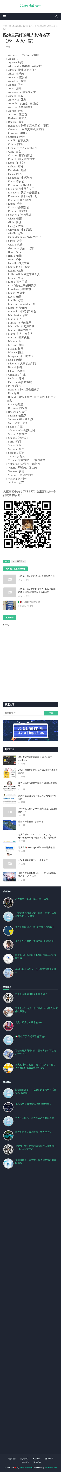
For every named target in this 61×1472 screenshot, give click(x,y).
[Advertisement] (30, 1315)
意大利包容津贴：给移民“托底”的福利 (34, 927)
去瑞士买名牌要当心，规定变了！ (34, 860)
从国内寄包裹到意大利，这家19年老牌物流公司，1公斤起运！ (37, 875)
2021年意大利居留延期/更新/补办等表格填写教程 (38, 771)
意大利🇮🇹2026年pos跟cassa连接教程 (36, 847)
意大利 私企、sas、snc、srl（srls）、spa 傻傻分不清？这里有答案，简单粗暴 (37, 836)
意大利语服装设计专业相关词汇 (31, 994)
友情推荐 (37, 1458)
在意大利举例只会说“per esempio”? (33, 1103)
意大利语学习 (15, 26)
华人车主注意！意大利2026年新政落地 (34, 1117)
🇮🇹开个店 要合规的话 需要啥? (30, 1036)
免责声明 (24, 1458)
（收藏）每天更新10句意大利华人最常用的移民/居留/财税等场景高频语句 (37, 590)
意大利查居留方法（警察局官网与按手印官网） (37, 797)
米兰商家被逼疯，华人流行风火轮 (32, 898)
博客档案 (37, 1462)
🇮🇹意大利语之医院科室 (29, 602)
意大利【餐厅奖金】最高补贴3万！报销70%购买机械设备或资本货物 (35, 1066)
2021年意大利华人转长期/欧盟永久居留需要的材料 (37, 810)
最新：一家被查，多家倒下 (31, 821)
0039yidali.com (30, 5)
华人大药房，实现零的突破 (28, 1022)
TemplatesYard (25, 1467)
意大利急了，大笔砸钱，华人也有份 (33, 1131)
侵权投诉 (25, 1462)
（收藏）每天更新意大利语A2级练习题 (36, 576)
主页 (5, 26)
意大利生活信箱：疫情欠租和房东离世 (34, 941)
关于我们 (12, 1458)
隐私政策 (49, 1458)
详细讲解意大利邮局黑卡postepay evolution (35, 758)
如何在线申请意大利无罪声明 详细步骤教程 (37, 784)
